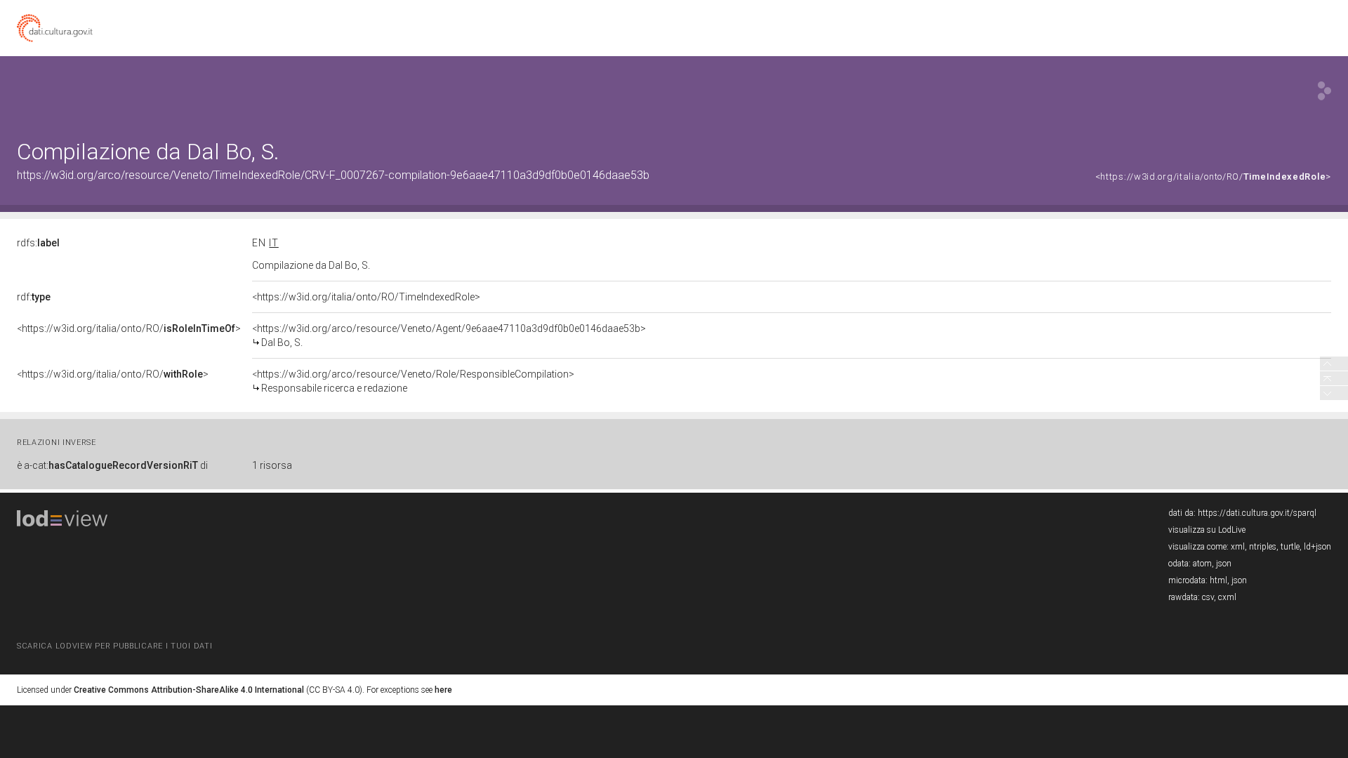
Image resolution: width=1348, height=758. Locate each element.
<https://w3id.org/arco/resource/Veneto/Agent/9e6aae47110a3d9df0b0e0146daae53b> (449, 335)
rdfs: (38, 242)
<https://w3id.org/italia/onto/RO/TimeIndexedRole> (366, 296)
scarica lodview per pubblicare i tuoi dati (114, 646)
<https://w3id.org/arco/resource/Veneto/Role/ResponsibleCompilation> (413, 381)
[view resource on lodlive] (1324, 90)
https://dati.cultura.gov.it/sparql (1257, 513)
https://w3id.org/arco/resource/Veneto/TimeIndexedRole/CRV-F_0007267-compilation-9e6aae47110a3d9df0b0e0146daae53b (333, 175)
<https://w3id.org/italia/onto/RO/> (1213, 176)
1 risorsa (272, 465)
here (443, 690)
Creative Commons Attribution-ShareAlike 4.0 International (189, 690)
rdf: (34, 296)
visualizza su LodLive (1206, 530)
